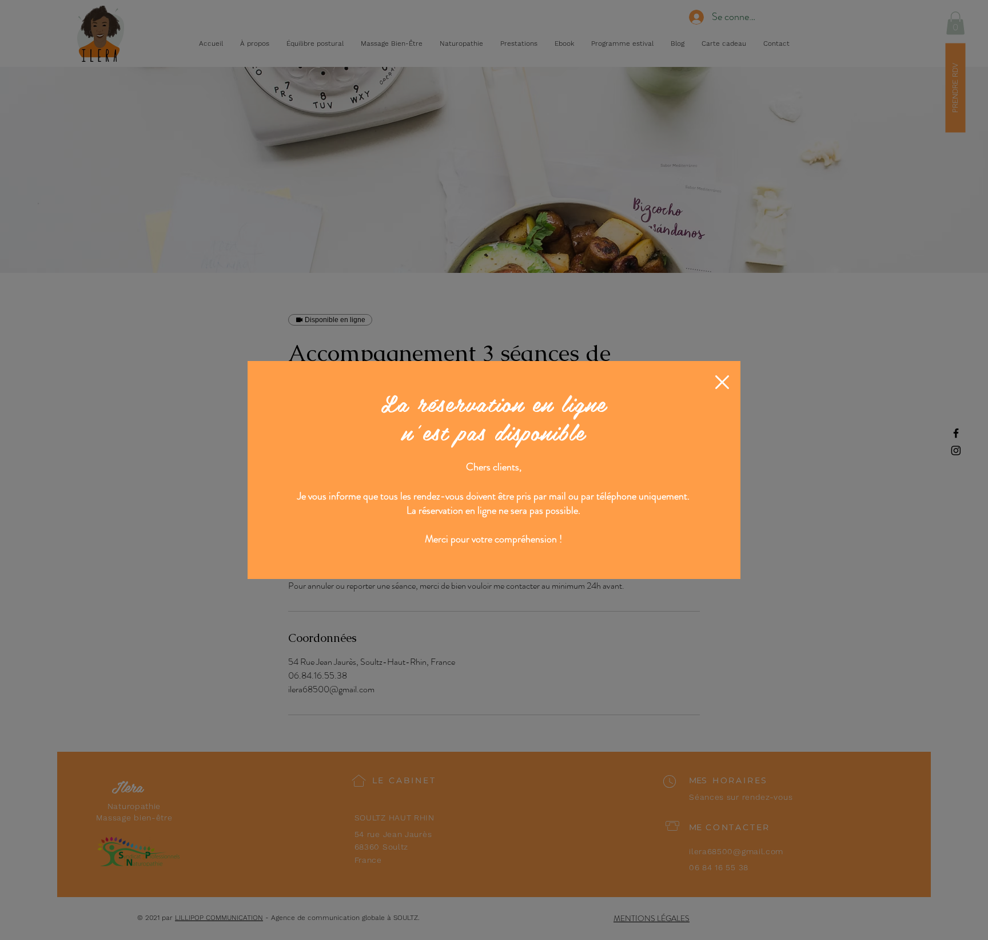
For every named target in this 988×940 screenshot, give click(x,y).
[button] (722, 382)
